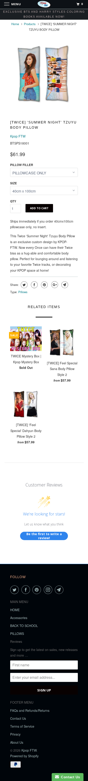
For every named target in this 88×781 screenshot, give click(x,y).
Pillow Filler (21, 165)
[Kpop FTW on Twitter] (15, 589)
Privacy (15, 734)
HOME (15, 610)
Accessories (18, 617)
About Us (16, 742)
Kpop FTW (17, 136)
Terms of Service (22, 726)
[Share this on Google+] (54, 284)
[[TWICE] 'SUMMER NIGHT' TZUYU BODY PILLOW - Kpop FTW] (44, 74)
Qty (13, 201)
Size (13, 183)
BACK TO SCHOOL (24, 625)
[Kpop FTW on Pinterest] (37, 589)
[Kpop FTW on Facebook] (26, 589)
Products (30, 24)
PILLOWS (17, 633)
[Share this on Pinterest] (44, 284)
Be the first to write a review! (44, 536)
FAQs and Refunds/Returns (29, 710)
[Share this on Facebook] (34, 284)
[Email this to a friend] (64, 284)
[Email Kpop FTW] (60, 589)
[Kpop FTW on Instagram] (49, 589)
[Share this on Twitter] (24, 284)
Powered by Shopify (24, 756)
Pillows (23, 292)
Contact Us (18, 718)
